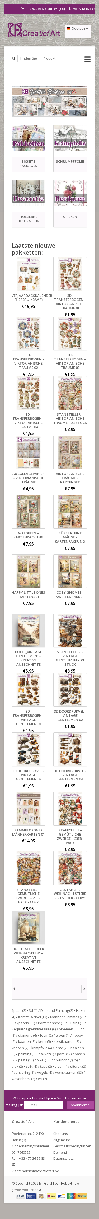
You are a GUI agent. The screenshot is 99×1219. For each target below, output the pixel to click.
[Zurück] (14, 989)
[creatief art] (31, 988)
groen (63, 1035)
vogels (44, 1072)
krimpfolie (41, 1047)
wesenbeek (23, 1078)
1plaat (19, 1010)
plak (17, 1066)
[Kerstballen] (49, 101)
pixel (44, 1060)
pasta (26, 1060)
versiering (24, 1072)
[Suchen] (14, 58)
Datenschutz (63, 1158)
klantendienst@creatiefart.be (35, 1170)
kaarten (26, 1041)
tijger (61, 1066)
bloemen (68, 1029)
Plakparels (23, 1023)
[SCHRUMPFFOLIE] (70, 138)
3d (33, 1010)
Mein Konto (83, 8)
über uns (60, 1133)
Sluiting (76, 1023)
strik (31, 1066)
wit (42, 1078)
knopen (20, 1047)
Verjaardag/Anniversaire (34, 1029)
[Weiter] (84, 989)
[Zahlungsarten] (21, 1195)
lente (61, 1047)
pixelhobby (66, 1060)
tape (46, 1066)
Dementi (60, 1152)
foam (46, 1035)
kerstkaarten (66, 1041)
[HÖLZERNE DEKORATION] (28, 193)
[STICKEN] (70, 193)
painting (27, 1054)
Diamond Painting (56, 1010)
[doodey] (71, 988)
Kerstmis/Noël (32, 1016)
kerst (44, 1041)
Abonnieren (80, 1105)
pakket (46, 1054)
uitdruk (78, 1066)
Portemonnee (51, 1023)
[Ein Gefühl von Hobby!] (34, 30)
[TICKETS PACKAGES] (28, 138)
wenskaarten (69, 1072)
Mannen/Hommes (67, 1016)
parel (64, 1054)
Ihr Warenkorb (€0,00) (45, 8)
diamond (27, 1035)
